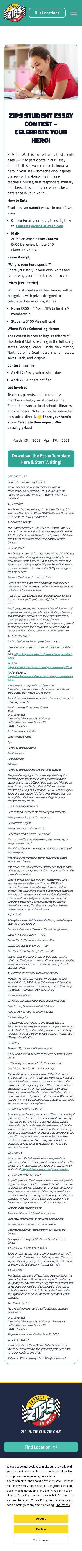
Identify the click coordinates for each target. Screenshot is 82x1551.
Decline (41, 1529)
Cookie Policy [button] (39, 1500)
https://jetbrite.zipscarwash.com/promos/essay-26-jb (40, 667)
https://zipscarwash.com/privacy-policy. (45, 1169)
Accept (41, 1518)
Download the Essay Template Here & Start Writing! (41, 459)
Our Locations (47, 13)
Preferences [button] (63, 1505)
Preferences (41, 1540)
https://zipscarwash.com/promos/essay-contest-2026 (40, 656)
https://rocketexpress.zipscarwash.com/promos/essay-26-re (40, 678)
